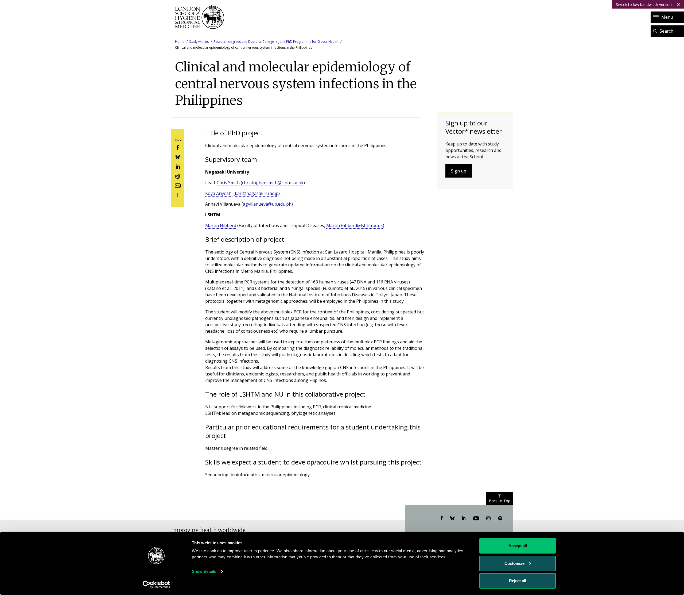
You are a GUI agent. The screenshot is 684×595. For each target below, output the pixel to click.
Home (179, 41)
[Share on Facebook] (177, 147)
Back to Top (499, 500)
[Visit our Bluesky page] (452, 518)
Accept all (517, 545)
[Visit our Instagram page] (488, 518)
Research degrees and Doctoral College (243, 41)
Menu (667, 17)
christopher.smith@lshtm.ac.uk (273, 183)
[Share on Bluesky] (177, 156)
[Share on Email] (177, 185)
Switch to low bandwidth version (644, 4)
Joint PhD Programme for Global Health (308, 41)
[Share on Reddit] (177, 175)
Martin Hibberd (220, 225)
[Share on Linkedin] (177, 166)
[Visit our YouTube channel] (476, 518)
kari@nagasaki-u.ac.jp (256, 193)
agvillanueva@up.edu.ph (267, 204)
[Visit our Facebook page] (442, 518)
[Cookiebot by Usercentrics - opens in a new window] (156, 585)
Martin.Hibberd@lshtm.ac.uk (354, 225)
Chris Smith (228, 183)
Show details (204, 571)
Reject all (517, 580)
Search (666, 31)
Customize (514, 563)
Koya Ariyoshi (218, 193)
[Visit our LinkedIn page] (464, 518)
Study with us (199, 41)
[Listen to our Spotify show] (500, 518)
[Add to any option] (177, 194)
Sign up (458, 171)
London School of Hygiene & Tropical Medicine (201, 17)
